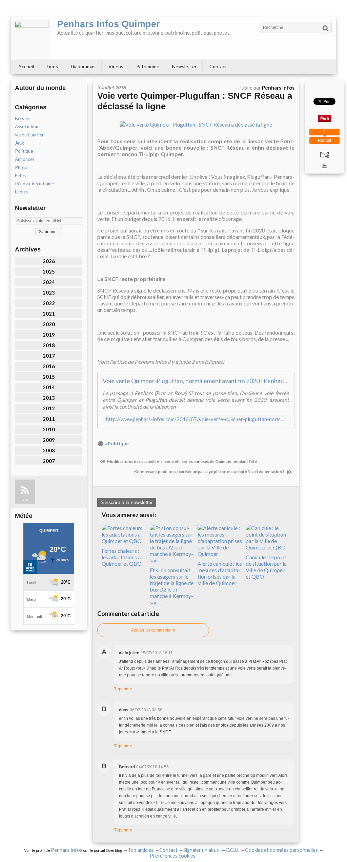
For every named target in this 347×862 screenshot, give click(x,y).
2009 (49, 440)
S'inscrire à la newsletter (127, 502)
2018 (49, 345)
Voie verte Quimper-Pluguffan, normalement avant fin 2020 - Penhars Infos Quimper (196, 381)
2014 (49, 387)
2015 (49, 377)
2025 (49, 271)
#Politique (117, 443)
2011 (49, 419)
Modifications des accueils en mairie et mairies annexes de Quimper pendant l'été (181, 461)
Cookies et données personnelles (281, 850)
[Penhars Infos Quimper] (31, 38)
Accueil (26, 66)
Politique (24, 151)
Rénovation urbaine (34, 183)
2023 (49, 292)
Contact (218, 66)
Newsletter (184, 66)
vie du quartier (29, 134)
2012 (49, 408)
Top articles (141, 850)
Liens (52, 66)
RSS (25, 500)
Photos (22, 167)
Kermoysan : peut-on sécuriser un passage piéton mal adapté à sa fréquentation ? (209, 471)
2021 (49, 314)
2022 (49, 303)
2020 (49, 324)
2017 (49, 356)
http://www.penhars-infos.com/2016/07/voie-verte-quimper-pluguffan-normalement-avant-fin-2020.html (196, 419)
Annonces (25, 159)
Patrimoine (147, 66)
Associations (27, 126)
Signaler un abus (201, 850)
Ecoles (21, 191)
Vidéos (115, 66)
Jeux (19, 143)
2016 (49, 366)
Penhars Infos (66, 850)
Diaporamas (83, 66)
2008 (49, 450)
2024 (49, 282)
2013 (49, 398)
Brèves (22, 118)
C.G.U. (232, 850)
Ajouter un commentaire (153, 630)
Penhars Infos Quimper (108, 24)
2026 (49, 261)
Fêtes (20, 175)
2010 (49, 429)
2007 (49, 461)
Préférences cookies (173, 856)
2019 (49, 335)
